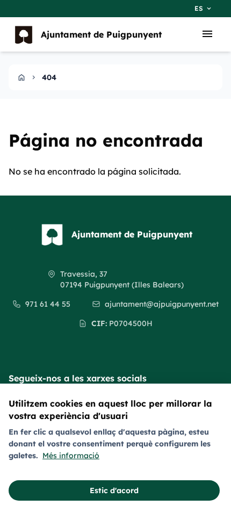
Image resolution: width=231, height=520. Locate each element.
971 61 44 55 (47, 304)
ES (203, 8)
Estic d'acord (114, 490)
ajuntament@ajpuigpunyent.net (162, 304)
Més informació (70, 455)
